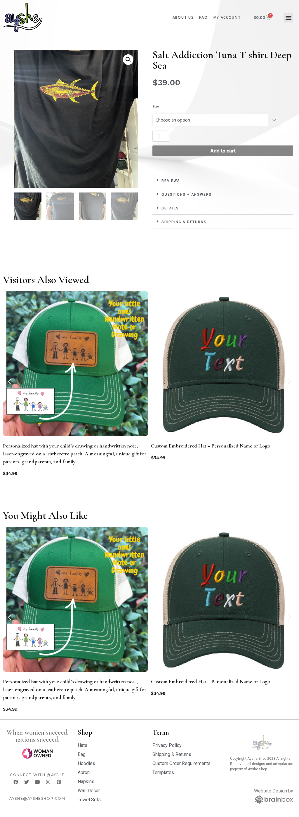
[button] (288, 17)
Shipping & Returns (183, 222)
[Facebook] (15, 782)
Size (155, 106)
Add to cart (223, 151)
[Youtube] (37, 782)
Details (170, 208)
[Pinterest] (59, 782)
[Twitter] (26, 782)
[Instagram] (48, 782)
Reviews (170, 181)
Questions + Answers (186, 194)
